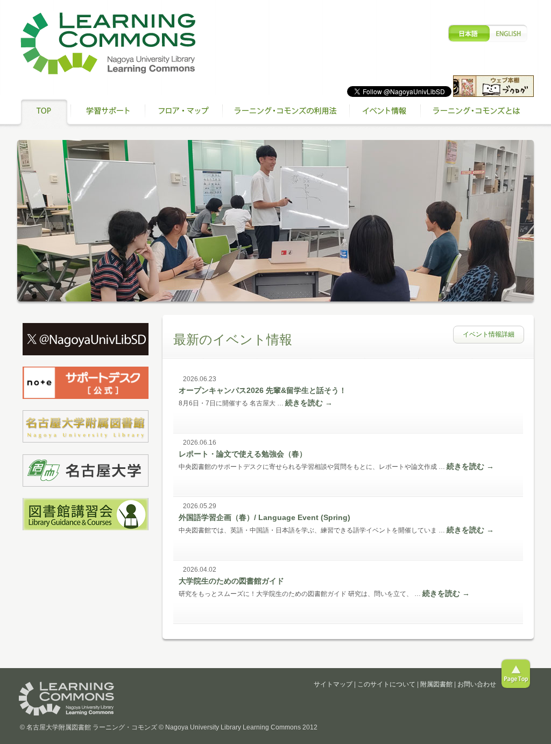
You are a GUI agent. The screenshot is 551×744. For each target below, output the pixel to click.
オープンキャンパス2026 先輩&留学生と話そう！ (263, 390)
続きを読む (309, 402)
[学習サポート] (107, 113)
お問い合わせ (476, 684)
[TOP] (43, 113)
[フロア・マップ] (183, 113)
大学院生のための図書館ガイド (231, 581)
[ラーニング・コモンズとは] (477, 113)
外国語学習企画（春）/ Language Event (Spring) (264, 517)
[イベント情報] (384, 113)
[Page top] (516, 674)
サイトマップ (333, 684)
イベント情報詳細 (488, 334)
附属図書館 (436, 684)
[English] (488, 33)
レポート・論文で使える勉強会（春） (243, 454)
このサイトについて (386, 684)
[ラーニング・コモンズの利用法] (285, 113)
